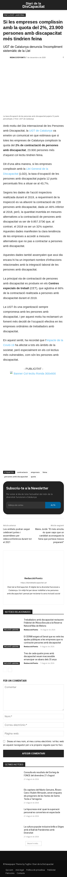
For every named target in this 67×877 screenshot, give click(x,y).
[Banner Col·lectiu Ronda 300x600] (33, 373)
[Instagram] (31, 598)
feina (45, 472)
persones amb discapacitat (16, 476)
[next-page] (10, 670)
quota (33, 476)
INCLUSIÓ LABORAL (14, 15)
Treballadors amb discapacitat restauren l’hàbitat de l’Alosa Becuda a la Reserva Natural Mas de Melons (44, 623)
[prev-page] (5, 670)
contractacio (22, 472)
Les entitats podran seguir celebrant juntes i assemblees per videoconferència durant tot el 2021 (17, 536)
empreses (35, 472)
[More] (45, 66)
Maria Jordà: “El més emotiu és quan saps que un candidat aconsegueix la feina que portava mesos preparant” (49, 536)
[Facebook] (16, 66)
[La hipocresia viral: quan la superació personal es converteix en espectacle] (12, 814)
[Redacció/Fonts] (6, 57)
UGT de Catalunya (40, 130)
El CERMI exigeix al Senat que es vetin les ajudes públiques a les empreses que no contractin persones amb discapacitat (44, 639)
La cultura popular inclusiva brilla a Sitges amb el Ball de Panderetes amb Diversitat (44, 829)
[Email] (37, 66)
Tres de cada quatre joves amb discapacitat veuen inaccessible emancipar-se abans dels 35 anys (40, 656)
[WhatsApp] (30, 66)
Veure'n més (32, 843)
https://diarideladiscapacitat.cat (34, 583)
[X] (23, 66)
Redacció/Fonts (18, 57)
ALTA (53, 505)
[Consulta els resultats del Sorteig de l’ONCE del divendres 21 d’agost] (12, 777)
